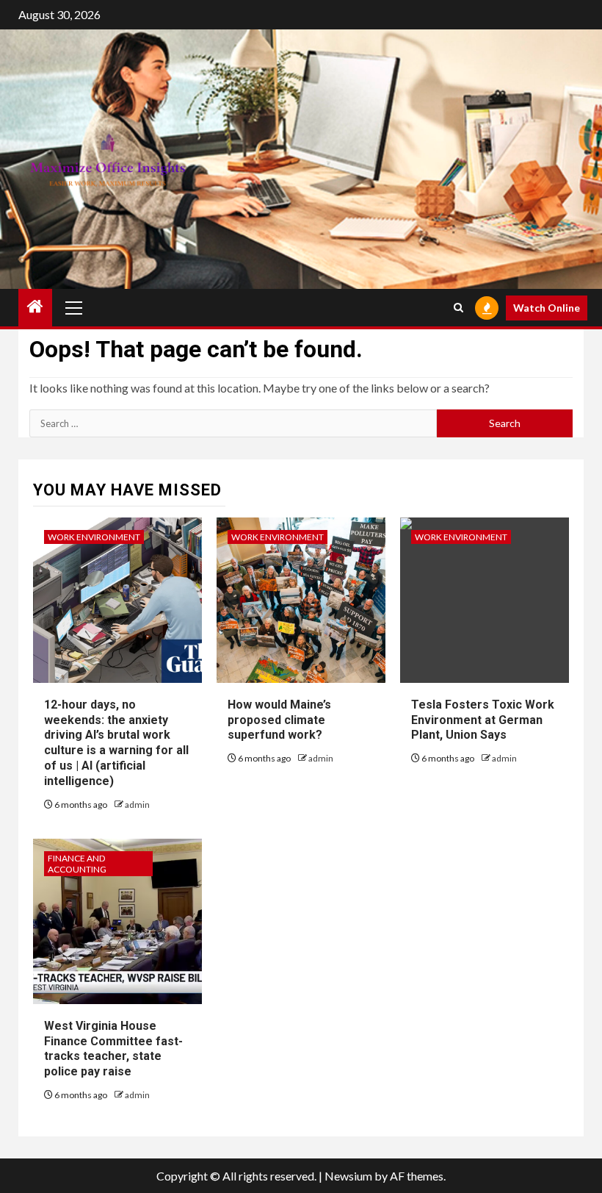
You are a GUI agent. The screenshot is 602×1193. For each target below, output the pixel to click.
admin (137, 804)
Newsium (348, 1176)
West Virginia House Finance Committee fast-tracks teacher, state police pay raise (113, 1048)
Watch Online (546, 307)
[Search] (458, 307)
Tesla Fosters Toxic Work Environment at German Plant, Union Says (482, 720)
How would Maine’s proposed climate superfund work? (279, 720)
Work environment (94, 536)
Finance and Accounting (77, 864)
